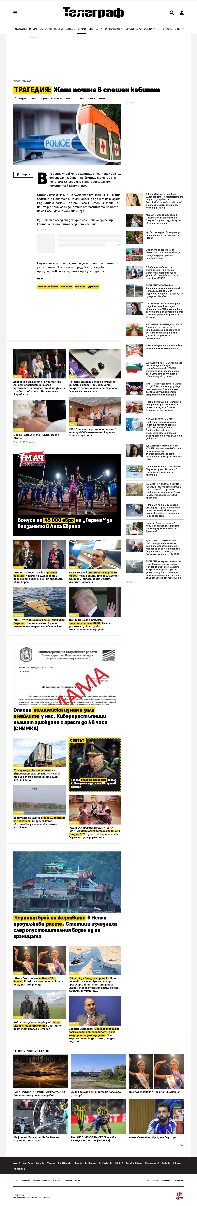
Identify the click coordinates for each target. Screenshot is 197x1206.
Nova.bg (78, 1163)
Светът (58, 29)
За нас (15, 1180)
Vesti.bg (51, 1163)
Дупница (93, 286)
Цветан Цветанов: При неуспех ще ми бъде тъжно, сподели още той (94, 1035)
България (46, 29)
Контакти (57, 1180)
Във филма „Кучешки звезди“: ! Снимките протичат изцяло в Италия (37, 1025)
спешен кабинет (48, 286)
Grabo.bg (166, 1163)
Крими (81, 29)
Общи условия (44, 1197)
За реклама (25, 1180)
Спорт (33, 29)
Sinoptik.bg (19, 1169)
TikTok (77, 1180)
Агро (104, 29)
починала (67, 286)
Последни (20, 29)
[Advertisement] (67, 316)
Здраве (70, 29)
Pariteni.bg (90, 1163)
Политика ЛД (167, 1180)
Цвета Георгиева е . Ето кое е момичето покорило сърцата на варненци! (38, 981)
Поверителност (152, 1180)
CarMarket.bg (106, 1163)
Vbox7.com (28, 1163)
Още (177, 29)
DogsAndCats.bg (134, 1163)
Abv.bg (16, 1163)
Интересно (165, 29)
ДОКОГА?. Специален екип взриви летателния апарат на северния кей (39, 623)
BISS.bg (119, 1163)
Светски (149, 29)
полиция (80, 286)
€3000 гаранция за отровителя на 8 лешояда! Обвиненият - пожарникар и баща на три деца (93, 432)
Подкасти (115, 29)
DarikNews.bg (65, 1163)
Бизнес (93, 29)
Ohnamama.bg (152, 1163)
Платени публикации (41, 1180)
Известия (179, 1180)
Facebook (68, 1180)
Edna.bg (177, 1163)
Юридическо (133, 29)
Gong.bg (40, 1163)
